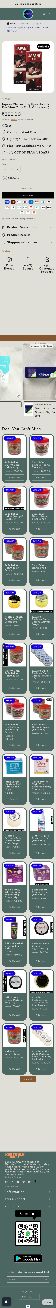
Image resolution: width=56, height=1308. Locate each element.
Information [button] (15, 1191)
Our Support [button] (15, 1198)
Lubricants (25, 23)
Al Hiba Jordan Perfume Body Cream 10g (14, 619)
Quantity (5, 164)
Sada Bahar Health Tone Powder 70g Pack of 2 (12, 728)
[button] (5, 14)
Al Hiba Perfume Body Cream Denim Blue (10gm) (40, 1001)
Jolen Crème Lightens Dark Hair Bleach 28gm (13, 785)
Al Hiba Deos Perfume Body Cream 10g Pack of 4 (41, 674)
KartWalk (14, 1187)
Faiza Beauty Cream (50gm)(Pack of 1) (40, 892)
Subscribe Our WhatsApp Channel (18, 218)
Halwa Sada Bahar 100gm (12, 1052)
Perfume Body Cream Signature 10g (40, 946)
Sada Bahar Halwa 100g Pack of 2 (12, 568)
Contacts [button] (12, 1206)
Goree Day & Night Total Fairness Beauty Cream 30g (41, 785)
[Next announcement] (51, 4)
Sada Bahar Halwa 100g (39, 566)
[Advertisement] (28, 307)
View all (28, 1079)
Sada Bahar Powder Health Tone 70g (41, 465)
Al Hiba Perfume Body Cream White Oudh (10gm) (13, 839)
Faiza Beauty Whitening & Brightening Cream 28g (13, 893)
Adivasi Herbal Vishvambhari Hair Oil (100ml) (14, 947)
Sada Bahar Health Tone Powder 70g (39, 516)
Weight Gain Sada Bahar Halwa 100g (12, 673)
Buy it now (28, 195)
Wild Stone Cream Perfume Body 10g (14, 1000)
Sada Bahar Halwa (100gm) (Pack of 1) (14, 516)
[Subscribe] (46, 1279)
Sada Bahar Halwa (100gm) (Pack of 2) (41, 727)
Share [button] (7, 251)
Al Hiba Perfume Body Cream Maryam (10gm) (41, 620)
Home (12, 23)
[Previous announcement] (5, 4)
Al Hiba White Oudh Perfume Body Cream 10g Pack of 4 (41, 1055)
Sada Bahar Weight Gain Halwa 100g (12, 465)
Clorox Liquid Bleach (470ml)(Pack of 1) (41, 838)
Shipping (14, 119)
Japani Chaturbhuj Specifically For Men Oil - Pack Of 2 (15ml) (27, 27)
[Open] (6, 1301)
